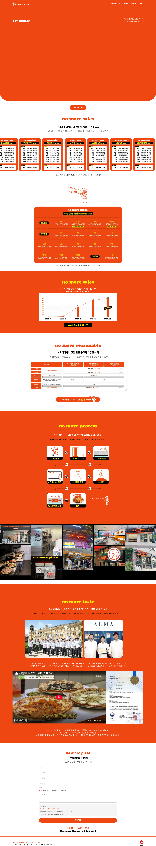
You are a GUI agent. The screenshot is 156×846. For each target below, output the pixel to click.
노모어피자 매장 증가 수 (78, 325)
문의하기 (78, 820)
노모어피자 (114, 4)
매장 (141, 4)
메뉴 (120, 4)
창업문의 (126, 4)
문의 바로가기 (78, 108)
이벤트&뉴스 (134, 4)
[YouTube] (141, 842)
